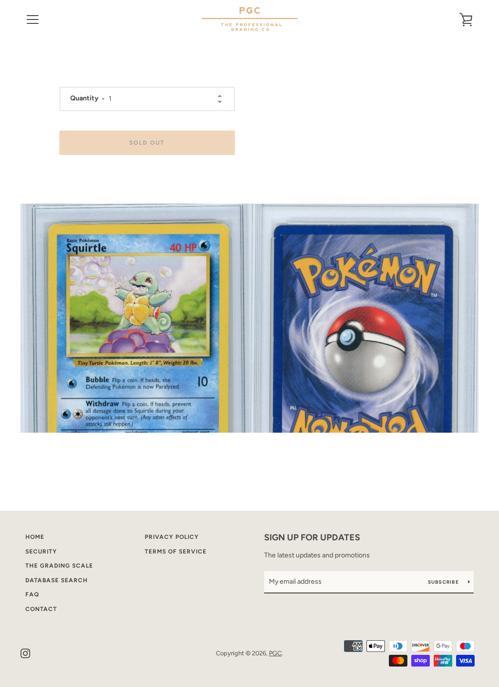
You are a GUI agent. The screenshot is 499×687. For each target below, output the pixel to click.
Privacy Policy (172, 537)
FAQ (32, 594)
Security (41, 551)
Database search (56, 580)
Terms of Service (176, 551)
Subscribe (444, 582)
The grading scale (59, 565)
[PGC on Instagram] (25, 652)
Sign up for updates (312, 537)
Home (34, 537)
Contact (41, 609)
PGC (275, 653)
